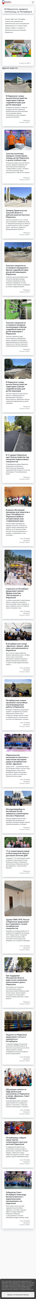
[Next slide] (28, 48)
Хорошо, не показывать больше (18, 1294)
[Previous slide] (8, 48)
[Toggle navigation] (33, 2)
